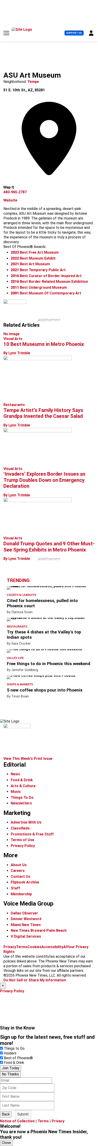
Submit (23, 1114)
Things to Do (14, 1048)
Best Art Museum (30, 264)
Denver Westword (26, 919)
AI (65, 947)
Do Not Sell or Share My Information (34, 980)
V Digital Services (26, 936)
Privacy (9, 947)
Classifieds (20, 828)
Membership (21, 894)
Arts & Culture (23, 786)
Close (6, 1143)
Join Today (10, 1068)
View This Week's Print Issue (27, 758)
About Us (19, 865)
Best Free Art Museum (35, 252)
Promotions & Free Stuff (32, 834)
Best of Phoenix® (18, 1058)
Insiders (10, 1053)
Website (10, 200)
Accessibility (52, 947)
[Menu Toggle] (6, 33)
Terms (21, 947)
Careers (18, 870)
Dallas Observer (24, 913)
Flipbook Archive (25, 882)
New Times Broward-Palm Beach (39, 930)
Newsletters (21, 803)
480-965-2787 (15, 192)
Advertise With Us (26, 822)
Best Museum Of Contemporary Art (46, 293)
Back (6, 1114)
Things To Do (22, 797)
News (15, 774)
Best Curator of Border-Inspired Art (46, 276)
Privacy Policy (23, 846)
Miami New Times (26, 925)
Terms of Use (22, 840)
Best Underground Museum (39, 287)
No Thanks (10, 1074)
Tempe (33, 81)
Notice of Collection (17, 1121)
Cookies (34, 947)
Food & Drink (22, 780)
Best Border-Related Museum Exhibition (49, 281)
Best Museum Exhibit (33, 258)
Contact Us (20, 876)
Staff (15, 888)
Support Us (74, 32)
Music (16, 791)
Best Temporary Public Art (38, 270)
